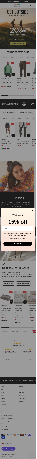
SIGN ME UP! (18, 244)
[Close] (32, 210)
